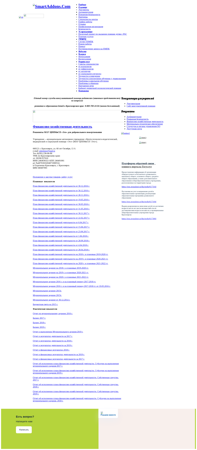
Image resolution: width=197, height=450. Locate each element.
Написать (24, 430)
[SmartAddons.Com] (51, 6)
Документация (133, 103)
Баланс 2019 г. (39, 327)
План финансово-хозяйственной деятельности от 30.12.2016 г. (61, 186)
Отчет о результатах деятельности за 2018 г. (53, 341)
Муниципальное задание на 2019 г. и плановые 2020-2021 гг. (61, 272)
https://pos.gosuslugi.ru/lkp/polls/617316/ (139, 187)
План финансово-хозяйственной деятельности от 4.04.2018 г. (61, 245)
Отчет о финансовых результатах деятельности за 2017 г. (59, 359)
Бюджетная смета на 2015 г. (45, 304)
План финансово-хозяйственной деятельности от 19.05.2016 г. (61, 200)
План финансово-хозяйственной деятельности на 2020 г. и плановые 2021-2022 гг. (70, 263)
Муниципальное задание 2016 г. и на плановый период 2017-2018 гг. (64, 281)
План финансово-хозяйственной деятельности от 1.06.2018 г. (61, 236)
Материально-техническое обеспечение (145, 124)
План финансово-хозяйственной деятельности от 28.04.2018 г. (61, 250)
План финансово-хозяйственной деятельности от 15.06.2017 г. (61, 227)
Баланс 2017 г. (39, 318)
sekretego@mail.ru (47, 151)
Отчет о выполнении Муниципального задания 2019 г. (58, 332)
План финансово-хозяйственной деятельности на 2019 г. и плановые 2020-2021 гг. (70, 259)
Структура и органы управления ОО (143, 126)
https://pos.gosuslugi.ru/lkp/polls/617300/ (139, 219)
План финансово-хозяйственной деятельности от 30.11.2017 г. (61, 213)
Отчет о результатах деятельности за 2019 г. (53, 345)
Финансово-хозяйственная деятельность (62, 126)
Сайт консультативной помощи (141, 106)
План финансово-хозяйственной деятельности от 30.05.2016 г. (61, 204)
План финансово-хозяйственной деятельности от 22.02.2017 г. (61, 218)
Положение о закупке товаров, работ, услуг (53, 177)
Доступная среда (134, 129)
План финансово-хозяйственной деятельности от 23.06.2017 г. (61, 231)
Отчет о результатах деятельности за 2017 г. (53, 336)
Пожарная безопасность (137, 119)
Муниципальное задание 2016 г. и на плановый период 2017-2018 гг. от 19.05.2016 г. (71, 286)
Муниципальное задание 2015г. (47, 291)
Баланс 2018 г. (39, 322)
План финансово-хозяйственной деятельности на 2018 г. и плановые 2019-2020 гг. (70, 254)
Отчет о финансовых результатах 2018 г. (51, 350)
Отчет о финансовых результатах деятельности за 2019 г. (59, 354)
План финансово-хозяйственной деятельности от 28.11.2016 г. (61, 195)
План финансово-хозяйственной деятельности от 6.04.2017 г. (61, 222)
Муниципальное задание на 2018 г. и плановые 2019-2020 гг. (61, 268)
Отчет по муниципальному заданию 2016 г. (53, 313)
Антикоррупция (134, 117)
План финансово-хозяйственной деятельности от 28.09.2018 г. (61, 241)
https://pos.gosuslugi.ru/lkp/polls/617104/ (139, 202)
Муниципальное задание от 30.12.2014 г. (51, 300)
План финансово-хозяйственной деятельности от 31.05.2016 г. (61, 209)
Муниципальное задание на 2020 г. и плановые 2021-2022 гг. (61, 277)
